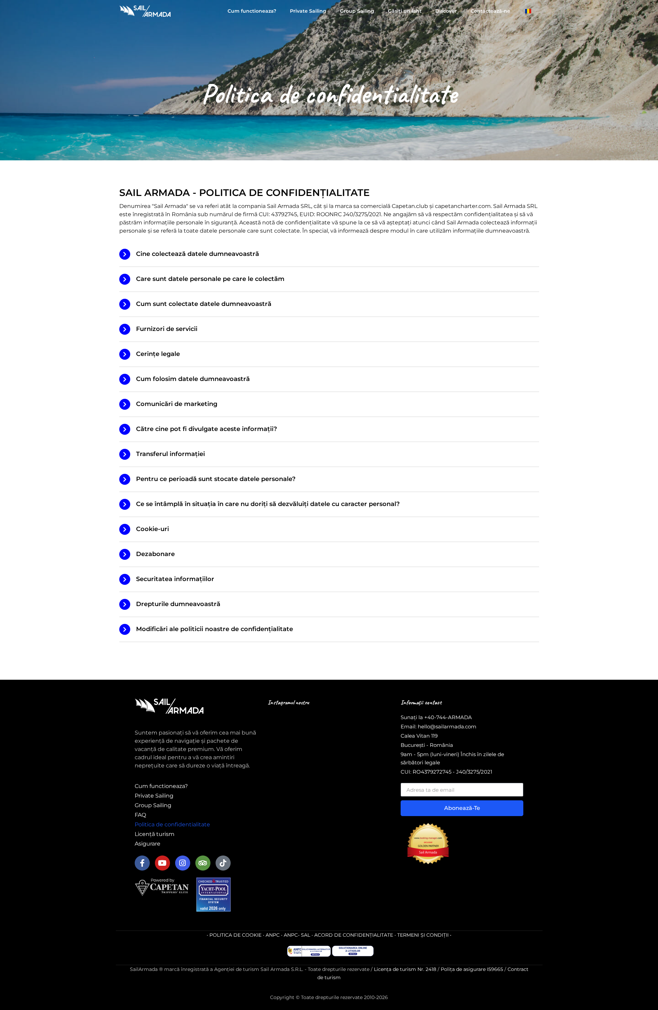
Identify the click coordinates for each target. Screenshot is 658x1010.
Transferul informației (170, 454)
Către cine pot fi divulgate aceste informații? (206, 429)
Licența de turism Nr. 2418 (405, 969)
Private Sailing (308, 11)
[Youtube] (162, 863)
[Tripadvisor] (202, 863)
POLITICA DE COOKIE (235, 935)
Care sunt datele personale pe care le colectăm (210, 279)
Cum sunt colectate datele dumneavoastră (203, 304)
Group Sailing (357, 11)
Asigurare (147, 843)
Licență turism (154, 834)
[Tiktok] (223, 863)
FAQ (140, 815)
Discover (446, 11)
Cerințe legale (158, 354)
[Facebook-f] (142, 863)
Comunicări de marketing (176, 404)
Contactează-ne (490, 11)
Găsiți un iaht (405, 11)
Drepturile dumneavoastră (178, 604)
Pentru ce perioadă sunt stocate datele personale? (215, 479)
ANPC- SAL (297, 935)
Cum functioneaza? (252, 11)
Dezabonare (155, 554)
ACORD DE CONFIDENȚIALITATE (353, 935)
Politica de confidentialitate (172, 824)
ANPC (273, 935)
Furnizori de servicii (166, 329)
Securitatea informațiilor (175, 579)
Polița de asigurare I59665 (472, 969)
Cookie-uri (152, 529)
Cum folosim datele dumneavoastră (193, 379)
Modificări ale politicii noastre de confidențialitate (214, 629)
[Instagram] (182, 863)
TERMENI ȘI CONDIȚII (423, 935)
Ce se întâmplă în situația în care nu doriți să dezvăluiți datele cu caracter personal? (268, 504)
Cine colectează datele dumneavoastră (197, 254)
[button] (329, 254)
